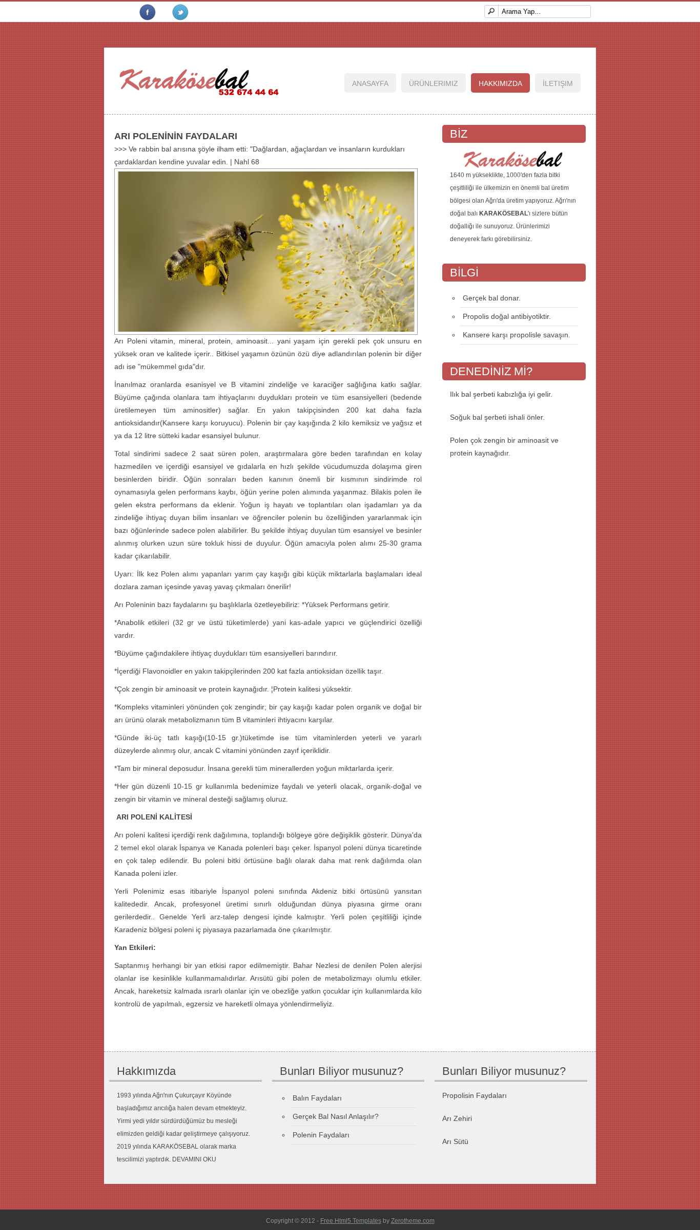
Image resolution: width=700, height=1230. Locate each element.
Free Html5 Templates (350, 1220)
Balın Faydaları (317, 1098)
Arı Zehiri (457, 1118)
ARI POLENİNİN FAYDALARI (175, 136)
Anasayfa (370, 83)
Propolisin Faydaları (474, 1095)
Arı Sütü (455, 1141)
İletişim (558, 83)
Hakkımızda (500, 83)
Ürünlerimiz (433, 83)
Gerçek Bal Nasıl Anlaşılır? (336, 1116)
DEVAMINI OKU (194, 1159)
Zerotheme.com (413, 1220)
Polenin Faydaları (321, 1135)
